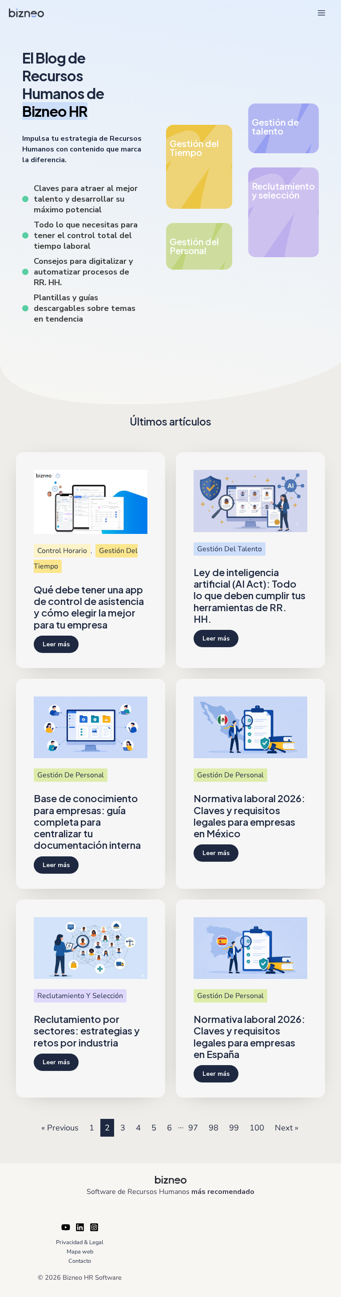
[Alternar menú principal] (321, 12)
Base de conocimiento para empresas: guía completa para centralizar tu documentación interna (87, 821)
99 (234, 1127)
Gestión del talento (229, 549)
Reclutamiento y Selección (80, 996)
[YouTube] (65, 1227)
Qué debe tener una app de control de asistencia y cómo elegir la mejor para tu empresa (89, 607)
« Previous (60, 1127)
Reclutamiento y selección (283, 190)
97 (193, 1127)
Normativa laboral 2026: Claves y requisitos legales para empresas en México (249, 815)
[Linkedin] (79, 1227)
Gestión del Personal (194, 246)
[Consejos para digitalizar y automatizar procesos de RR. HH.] (82, 272)
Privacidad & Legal (79, 1242)
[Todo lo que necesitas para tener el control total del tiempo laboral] (82, 235)
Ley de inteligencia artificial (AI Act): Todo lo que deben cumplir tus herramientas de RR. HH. (249, 595)
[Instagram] (94, 1227)
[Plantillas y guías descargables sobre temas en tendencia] (82, 308)
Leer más (56, 644)
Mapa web (80, 1252)
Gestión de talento (275, 126)
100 (257, 1127)
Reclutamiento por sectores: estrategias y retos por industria (87, 1031)
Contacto (79, 1261)
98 (213, 1127)
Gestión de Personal (70, 775)
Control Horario (62, 551)
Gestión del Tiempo (194, 148)
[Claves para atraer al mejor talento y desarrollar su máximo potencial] (82, 199)
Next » (286, 1127)
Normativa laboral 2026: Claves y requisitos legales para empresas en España (249, 1036)
